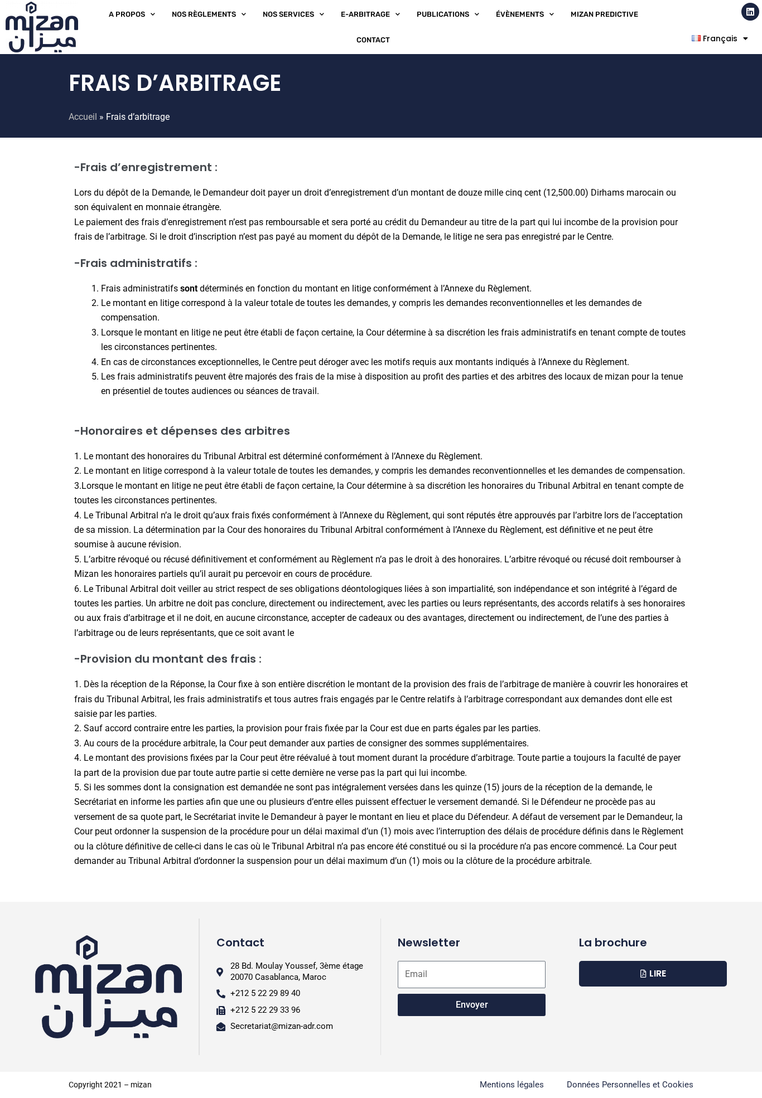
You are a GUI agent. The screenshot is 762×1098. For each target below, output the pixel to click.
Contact (373, 40)
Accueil (83, 116)
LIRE (657, 973)
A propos (127, 14)
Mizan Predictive (604, 14)
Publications (443, 14)
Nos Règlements (204, 14)
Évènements (520, 14)
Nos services (288, 14)
